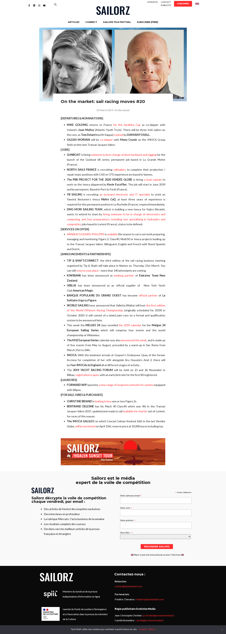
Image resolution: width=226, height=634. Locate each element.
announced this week (134, 340)
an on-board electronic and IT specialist (125, 194)
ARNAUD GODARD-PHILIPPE (85, 234)
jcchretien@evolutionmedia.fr (158, 615)
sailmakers (119, 169)
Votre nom (126, 507)
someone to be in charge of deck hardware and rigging (123, 154)
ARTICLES (73, 22)
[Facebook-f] (29, 5)
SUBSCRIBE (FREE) (147, 22)
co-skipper (106, 139)
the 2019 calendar (130, 325)
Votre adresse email (130, 495)
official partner (149, 295)
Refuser (152, 629)
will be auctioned (85, 426)
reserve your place (87, 270)
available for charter (135, 411)
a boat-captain (153, 179)
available (112, 234)
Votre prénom (127, 520)
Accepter (143, 629)
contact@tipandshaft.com (128, 586)
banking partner (124, 275)
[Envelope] (44, 5)
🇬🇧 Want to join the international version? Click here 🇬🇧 (157, 554)
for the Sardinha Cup (127, 124)
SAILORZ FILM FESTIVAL (117, 22)
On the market (122, 110)
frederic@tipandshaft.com (150, 599)
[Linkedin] (34, 5)
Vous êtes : (126, 532)
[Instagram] (39, 5)
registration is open (87, 375)
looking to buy (103, 401)
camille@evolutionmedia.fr (150, 620)
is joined (118, 134)
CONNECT (91, 22)
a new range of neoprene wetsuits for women (126, 385)
